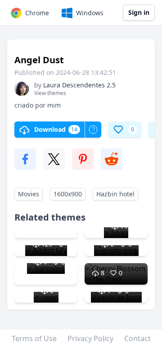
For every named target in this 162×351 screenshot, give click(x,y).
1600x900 (68, 194)
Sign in (138, 12)
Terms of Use (34, 338)
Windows (90, 13)
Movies (28, 194)
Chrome (37, 13)
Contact (137, 338)
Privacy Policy (90, 338)
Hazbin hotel (115, 194)
